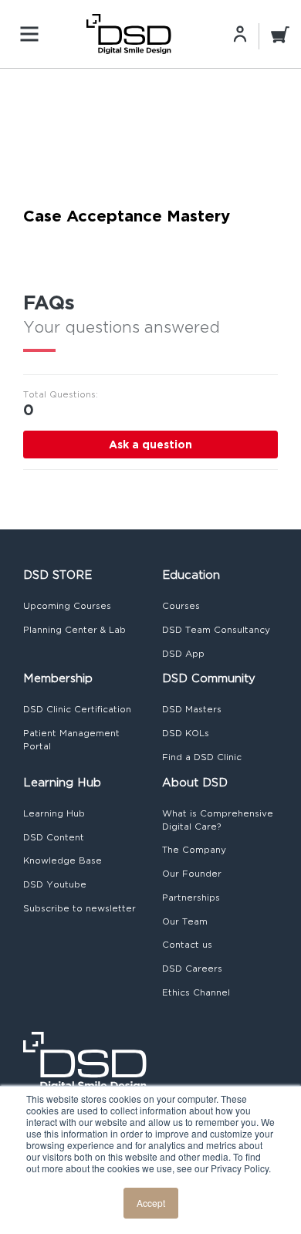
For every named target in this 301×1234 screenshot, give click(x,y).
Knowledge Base (62, 860)
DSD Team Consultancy (216, 629)
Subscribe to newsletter (79, 908)
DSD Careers (192, 968)
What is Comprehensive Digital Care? (217, 820)
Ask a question (150, 444)
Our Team (185, 921)
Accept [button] (151, 1202)
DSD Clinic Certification (77, 709)
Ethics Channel (196, 992)
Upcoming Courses (67, 605)
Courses (181, 605)
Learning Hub (54, 813)
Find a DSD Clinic (202, 757)
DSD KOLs (185, 733)
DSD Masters (192, 709)
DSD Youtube (54, 884)
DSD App (183, 653)
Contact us (187, 944)
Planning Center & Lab (74, 629)
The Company (194, 849)
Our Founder (192, 873)
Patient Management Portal (71, 740)
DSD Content (53, 837)
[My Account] (240, 33)
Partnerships (191, 897)
